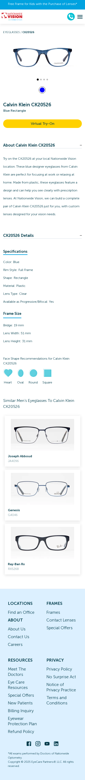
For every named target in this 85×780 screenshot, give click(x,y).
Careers (15, 644)
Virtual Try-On (42, 123)
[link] (42, 441)
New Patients (20, 702)
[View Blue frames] (42, 89)
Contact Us (18, 636)
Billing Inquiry (21, 710)
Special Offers (59, 627)
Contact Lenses (61, 620)
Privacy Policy (59, 669)
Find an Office (21, 612)
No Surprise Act (61, 676)
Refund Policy (21, 731)
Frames (53, 612)
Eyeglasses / (12, 32)
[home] (12, 17)
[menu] (79, 16)
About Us (17, 628)
